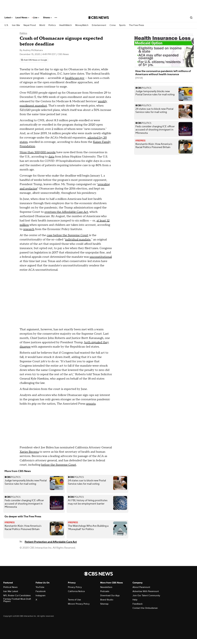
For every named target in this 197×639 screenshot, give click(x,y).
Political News (10, 587)
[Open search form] (191, 17)
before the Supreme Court (58, 465)
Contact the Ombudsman (145, 608)
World (42, 25)
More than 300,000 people (38, 152)
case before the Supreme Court (67, 235)
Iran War (16, 25)
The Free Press (136, 25)
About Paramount (141, 587)
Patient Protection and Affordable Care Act (51, 542)
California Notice (76, 591)
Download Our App (110, 595)
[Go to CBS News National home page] (98, 17)
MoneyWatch (81, 25)
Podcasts (104, 591)
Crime (113, 25)
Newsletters (106, 587)
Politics (52, 25)
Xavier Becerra (29, 452)
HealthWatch (65, 25)
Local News (21, 17)
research (28, 229)
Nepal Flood (30, 25)
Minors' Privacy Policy (79, 604)
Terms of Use (74, 600)
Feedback (137, 604)
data (51, 157)
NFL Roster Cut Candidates (17, 595)
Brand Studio (106, 600)
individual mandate (78, 239)
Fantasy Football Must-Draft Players (17, 600)
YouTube (40, 587)
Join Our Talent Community (146, 595)
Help (135, 600)
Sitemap (104, 604)
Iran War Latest (10, 591)
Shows (47, 17)
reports (91, 404)
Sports (122, 25)
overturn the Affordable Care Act (66, 212)
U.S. (6, 25)
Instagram (40, 595)
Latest (7, 17)
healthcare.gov (74, 78)
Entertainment (99, 25)
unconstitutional (101, 257)
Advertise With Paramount (146, 591)
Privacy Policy (75, 587)
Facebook (41, 591)
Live (35, 17)
